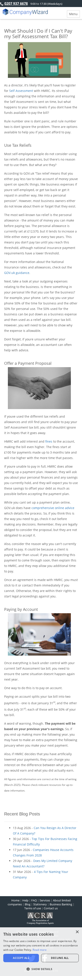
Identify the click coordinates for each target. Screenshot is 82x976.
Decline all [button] (60, 958)
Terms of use (32, 908)
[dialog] (41, 951)
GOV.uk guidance (16, 273)
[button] (41, 969)
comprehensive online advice (52, 508)
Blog (27, 904)
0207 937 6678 (16, 3)
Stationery (40, 904)
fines (48, 441)
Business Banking (61, 904)
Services (45, 900)
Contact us (51, 908)
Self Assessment (21, 91)
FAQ (34, 900)
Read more (40, 950)
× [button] (77, 932)
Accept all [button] (21, 958)
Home (15, 900)
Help (25, 900)
